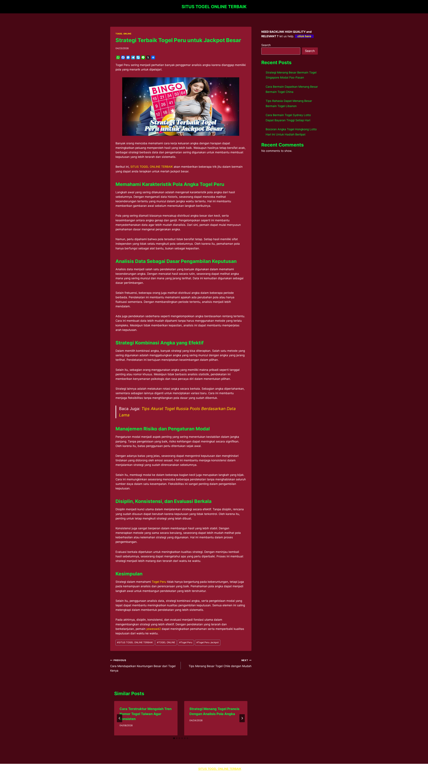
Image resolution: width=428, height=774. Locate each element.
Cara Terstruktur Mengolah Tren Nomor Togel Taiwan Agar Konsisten (146, 714)
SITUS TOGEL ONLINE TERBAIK (135, 642)
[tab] (174, 738)
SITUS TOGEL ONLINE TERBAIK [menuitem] (151, 166)
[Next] (242, 718)
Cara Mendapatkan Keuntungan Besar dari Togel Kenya (143, 665)
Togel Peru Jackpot (207, 642)
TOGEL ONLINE (123, 33)
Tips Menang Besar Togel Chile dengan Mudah (220, 663)
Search (266, 45)
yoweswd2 (153, 629)
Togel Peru (159, 581)
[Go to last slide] (119, 718)
